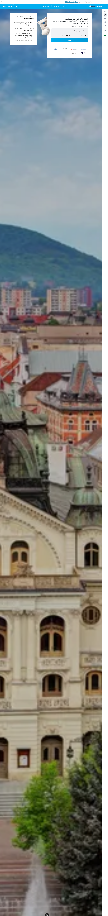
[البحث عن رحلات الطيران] (105, 11)
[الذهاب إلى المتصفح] (105, 25)
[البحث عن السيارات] (105, 18)
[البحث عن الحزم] (105, 22)
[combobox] (79, 26)
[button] (2, 2)
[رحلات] (105, 30)
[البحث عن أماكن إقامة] (105, 15)
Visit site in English (71, 2)
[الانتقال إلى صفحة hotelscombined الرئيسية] (95, 6)
